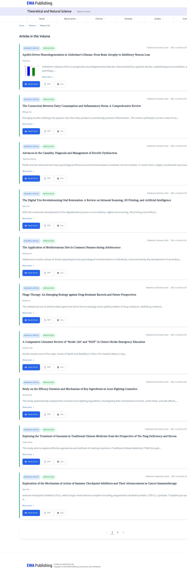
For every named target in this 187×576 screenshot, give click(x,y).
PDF (49, 84)
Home (42, 19)
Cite (62, 84)
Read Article (33, 84)
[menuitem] (41, 19)
